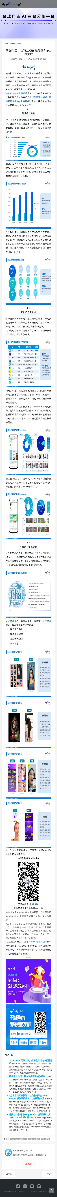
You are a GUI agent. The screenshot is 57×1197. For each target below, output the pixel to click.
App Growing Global (18, 1139)
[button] (28, 1164)
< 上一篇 (8, 1173)
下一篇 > (49, 1173)
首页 (6, 43)
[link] (28, 931)
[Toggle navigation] (51, 4)
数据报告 (13, 43)
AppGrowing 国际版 (15, 93)
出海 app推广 (34, 1139)
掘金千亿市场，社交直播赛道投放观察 (27, 1076)
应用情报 (45, 1139)
